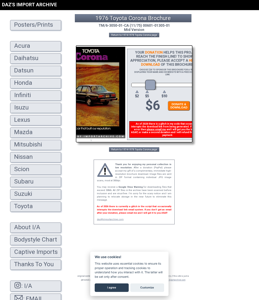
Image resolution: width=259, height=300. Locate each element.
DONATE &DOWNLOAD (178, 106)
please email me (156, 129)
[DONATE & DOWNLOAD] (178, 112)
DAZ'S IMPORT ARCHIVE (29, 4)
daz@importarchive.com (110, 219)
